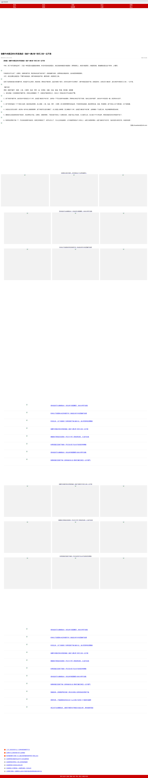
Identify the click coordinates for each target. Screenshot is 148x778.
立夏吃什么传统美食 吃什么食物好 (15, 752)
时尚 (86, 776)
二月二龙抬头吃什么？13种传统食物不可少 (18, 749)
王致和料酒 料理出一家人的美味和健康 (17, 762)
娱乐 (43, 5)
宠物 (71, 776)
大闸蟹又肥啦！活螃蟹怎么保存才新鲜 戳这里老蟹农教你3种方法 (24, 771)
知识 (102, 5)
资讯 (14, 5)
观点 (80, 776)
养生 (14, 7)
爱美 (43, 7)
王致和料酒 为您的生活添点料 (14, 765)
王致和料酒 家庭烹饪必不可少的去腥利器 (17, 759)
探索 (131, 5)
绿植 (83, 776)
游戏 (72, 5)
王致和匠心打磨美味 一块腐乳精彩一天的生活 (18, 768)
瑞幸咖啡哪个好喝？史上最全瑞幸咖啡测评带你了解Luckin (22, 755)
